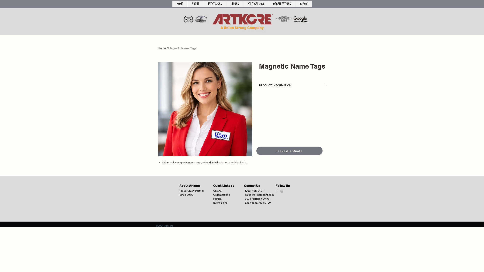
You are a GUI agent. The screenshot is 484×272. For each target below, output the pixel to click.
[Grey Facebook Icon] (277, 191)
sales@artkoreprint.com (259, 194)
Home (162, 48)
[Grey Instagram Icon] (282, 191)
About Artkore (189, 186)
